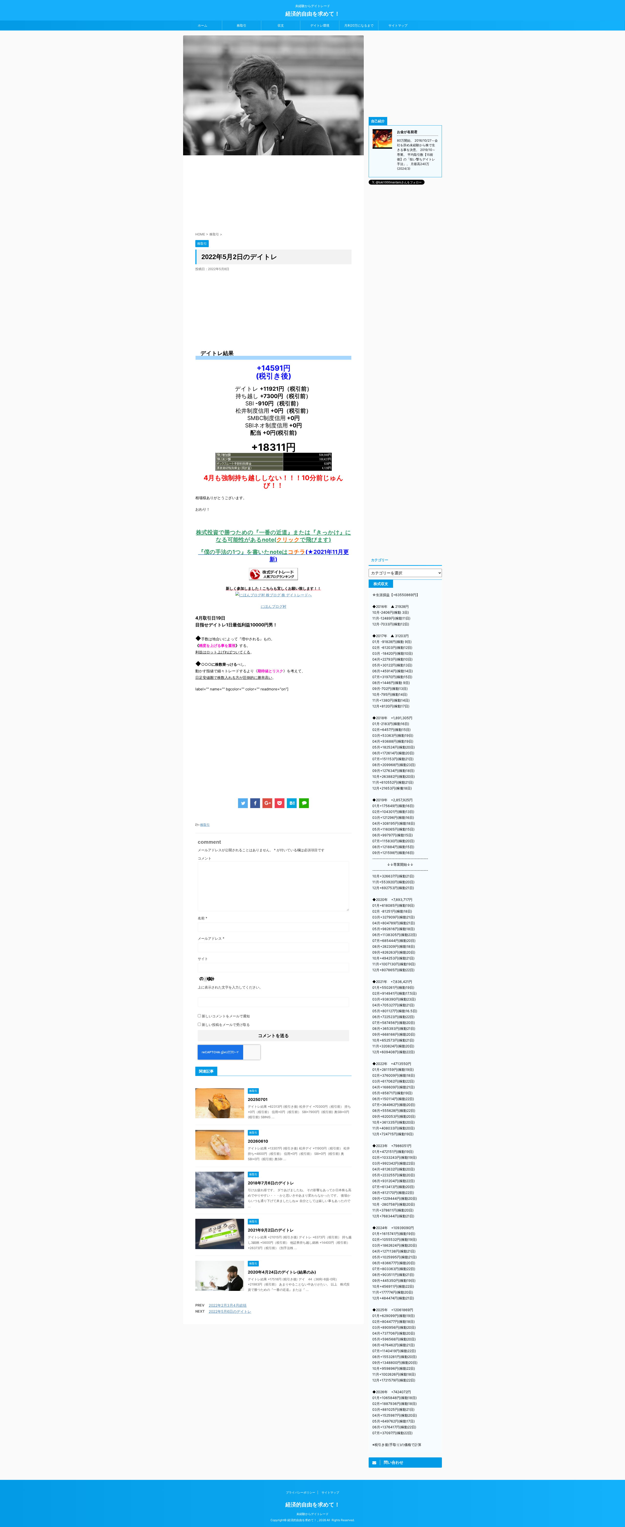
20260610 (258, 1141)
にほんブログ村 (273, 606)
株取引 (241, 25)
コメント (204, 858)
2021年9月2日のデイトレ (271, 1230)
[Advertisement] (273, 192)
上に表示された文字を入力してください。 (230, 987)
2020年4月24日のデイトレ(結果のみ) (282, 1272)
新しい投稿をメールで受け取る (226, 1024)
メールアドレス (211, 938)
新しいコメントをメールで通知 (226, 1016)
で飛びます (314, 539)
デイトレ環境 (319, 25)
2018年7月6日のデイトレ (271, 1182)
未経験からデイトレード (312, 1514)
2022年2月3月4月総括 (228, 1305)
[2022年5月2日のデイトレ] (292, 803)
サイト (203, 959)
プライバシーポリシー (300, 1492)
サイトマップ (397, 25)
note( (269, 539)
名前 (202, 918)
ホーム (202, 25)
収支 (281, 25)
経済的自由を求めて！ (312, 14)
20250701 (258, 1099)
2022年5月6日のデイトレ (230, 1311)
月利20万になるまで (359, 25)
